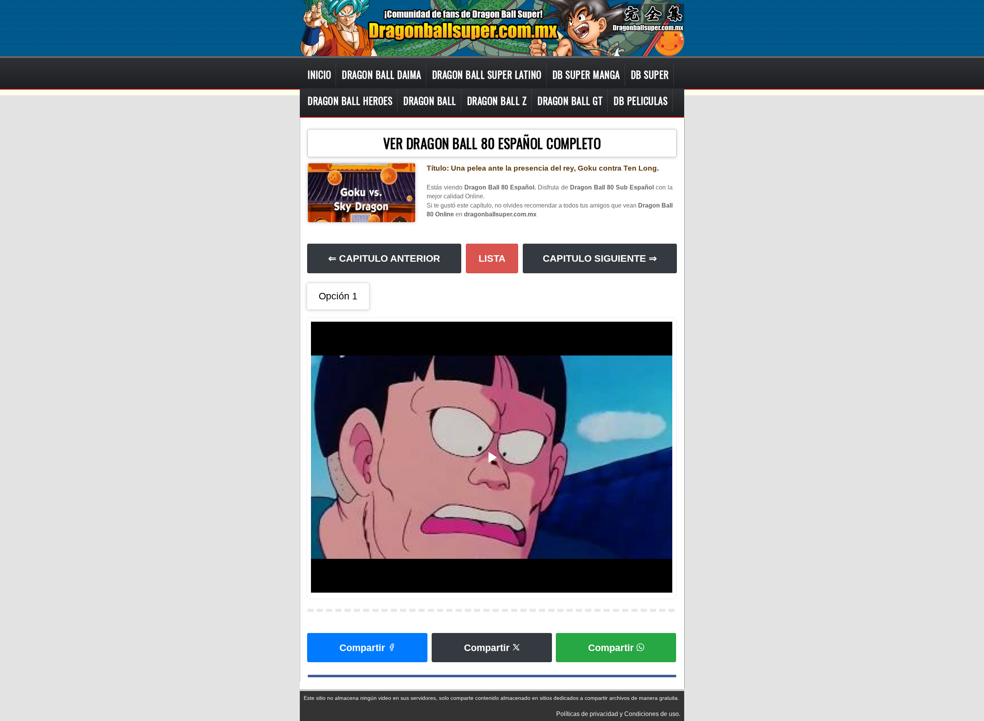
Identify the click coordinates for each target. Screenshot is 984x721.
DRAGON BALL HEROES (350, 100)
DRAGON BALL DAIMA (381, 74)
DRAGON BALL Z (497, 100)
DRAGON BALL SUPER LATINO (487, 74)
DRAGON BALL (429, 100)
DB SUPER (650, 74)
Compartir (363, 647)
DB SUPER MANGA (586, 74)
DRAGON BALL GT (570, 100)
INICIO (319, 74)
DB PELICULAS (640, 100)
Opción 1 (338, 296)
